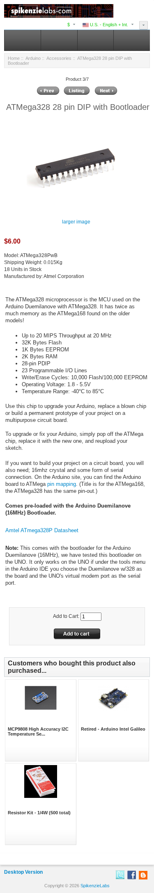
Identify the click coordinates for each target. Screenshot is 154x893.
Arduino (33, 58)
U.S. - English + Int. (108, 24)
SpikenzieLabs (95, 885)
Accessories (58, 58)
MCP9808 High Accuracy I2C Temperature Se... (38, 731)
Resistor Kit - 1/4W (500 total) (39, 812)
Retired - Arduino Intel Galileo (113, 729)
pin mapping (61, 484)
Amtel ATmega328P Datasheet (41, 530)
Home (14, 58)
